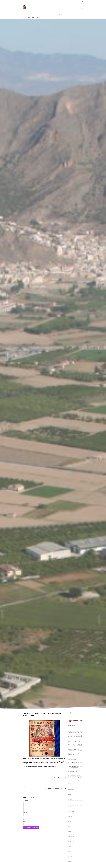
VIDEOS (67, 14)
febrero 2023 (70, 858)
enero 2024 (70, 831)
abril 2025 (69, 799)
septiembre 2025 (71, 791)
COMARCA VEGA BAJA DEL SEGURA (37, 14)
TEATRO (45, 718)
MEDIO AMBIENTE (25, 14)
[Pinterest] (59, 778)
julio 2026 (69, 786)
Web (24, 821)
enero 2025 (70, 806)
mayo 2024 (70, 821)
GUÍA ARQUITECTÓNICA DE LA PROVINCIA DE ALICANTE (32, 786)
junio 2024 (70, 819)
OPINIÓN (39, 17)
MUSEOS (53, 14)
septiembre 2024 (71, 816)
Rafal (38, 718)
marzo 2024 (70, 826)
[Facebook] (54, 778)
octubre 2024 (70, 814)
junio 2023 (70, 848)
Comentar (25, 800)
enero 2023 (70, 861)
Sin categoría (41, 718)
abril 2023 (69, 853)
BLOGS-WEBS (72, 14)
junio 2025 (70, 794)
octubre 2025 (70, 789)
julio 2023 (69, 846)
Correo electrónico (27, 817)
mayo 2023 (70, 851)
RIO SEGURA (48, 14)
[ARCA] (24, 8)
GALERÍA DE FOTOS (60, 14)
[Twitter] (56, 778)
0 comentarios (50, 718)
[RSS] (82, 1)
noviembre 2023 (71, 836)
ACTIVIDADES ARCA (26, 17)
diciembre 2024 (70, 809)
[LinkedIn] (61, 778)
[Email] (65, 778)
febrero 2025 (70, 804)
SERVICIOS (33, 17)
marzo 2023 (70, 856)
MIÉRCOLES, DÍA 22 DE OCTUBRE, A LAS (75, 732)
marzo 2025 (70, 801)
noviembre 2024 (71, 811)
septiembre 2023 (71, 841)
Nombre (25, 812)
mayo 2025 (70, 796)
